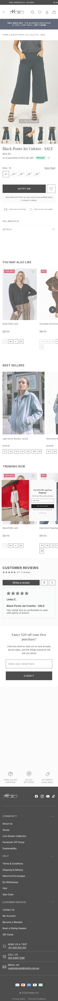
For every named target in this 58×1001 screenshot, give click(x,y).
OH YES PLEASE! (42, 506)
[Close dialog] (56, 481)
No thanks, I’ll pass (42, 512)
